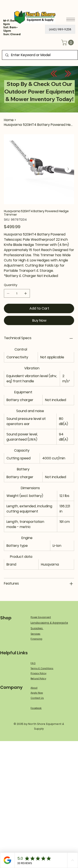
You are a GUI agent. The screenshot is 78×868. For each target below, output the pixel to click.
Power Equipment (41, 617)
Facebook (36, 708)
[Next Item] (68, 169)
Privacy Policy (38, 673)
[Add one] (25, 293)
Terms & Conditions (42, 668)
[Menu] (70, 19)
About (34, 687)
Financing (36, 638)
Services (35, 634)
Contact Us (37, 698)
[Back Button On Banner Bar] (53, 73)
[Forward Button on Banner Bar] (68, 73)
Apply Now (37, 692)
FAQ (33, 663)
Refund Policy (38, 678)
